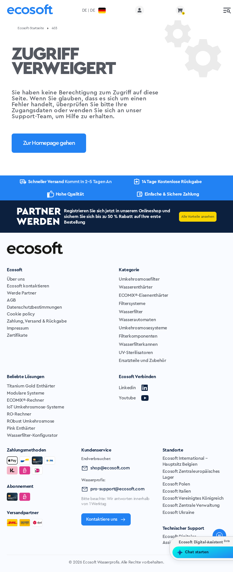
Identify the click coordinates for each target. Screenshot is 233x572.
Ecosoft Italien (177, 491)
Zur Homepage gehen (49, 143)
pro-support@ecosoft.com (117, 489)
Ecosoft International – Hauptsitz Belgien (185, 461)
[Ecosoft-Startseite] (30, 10)
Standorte (173, 450)
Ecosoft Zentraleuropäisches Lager (191, 474)
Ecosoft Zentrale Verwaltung (191, 505)
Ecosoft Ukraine (178, 512)
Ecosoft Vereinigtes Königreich (193, 498)
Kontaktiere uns (101, 519)
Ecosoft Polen (176, 484)
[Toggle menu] (227, 10)
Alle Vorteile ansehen (197, 216)
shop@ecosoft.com (110, 468)
